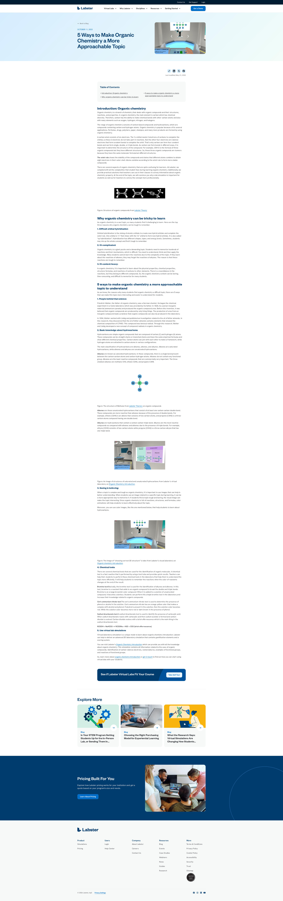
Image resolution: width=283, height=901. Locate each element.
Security (189, 862)
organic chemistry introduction (127, 657)
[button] (110, 8)
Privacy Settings (100, 893)
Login (203, 2)
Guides (162, 866)
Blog (161, 844)
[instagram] (197, 893)
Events (162, 848)
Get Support (193, 2)
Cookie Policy (191, 853)
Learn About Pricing (88, 796)
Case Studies (164, 853)
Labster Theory (140, 210)
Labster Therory (135, 406)
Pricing (80, 848)
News (161, 862)
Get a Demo (198, 8)
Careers (135, 848)
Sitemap (189, 870)
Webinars (163, 857)
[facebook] (194, 893)
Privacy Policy (192, 848)
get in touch (147, 657)
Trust (188, 866)
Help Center (110, 848)
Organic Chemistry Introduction (122, 484)
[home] (141, 829)
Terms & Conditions (194, 844)
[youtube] (204, 893)
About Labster (138, 844)
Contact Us (181, 2)
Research (163, 870)
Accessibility (191, 857)
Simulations (82, 844)
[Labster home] (85, 9)
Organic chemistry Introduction (110, 563)
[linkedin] (201, 893)
